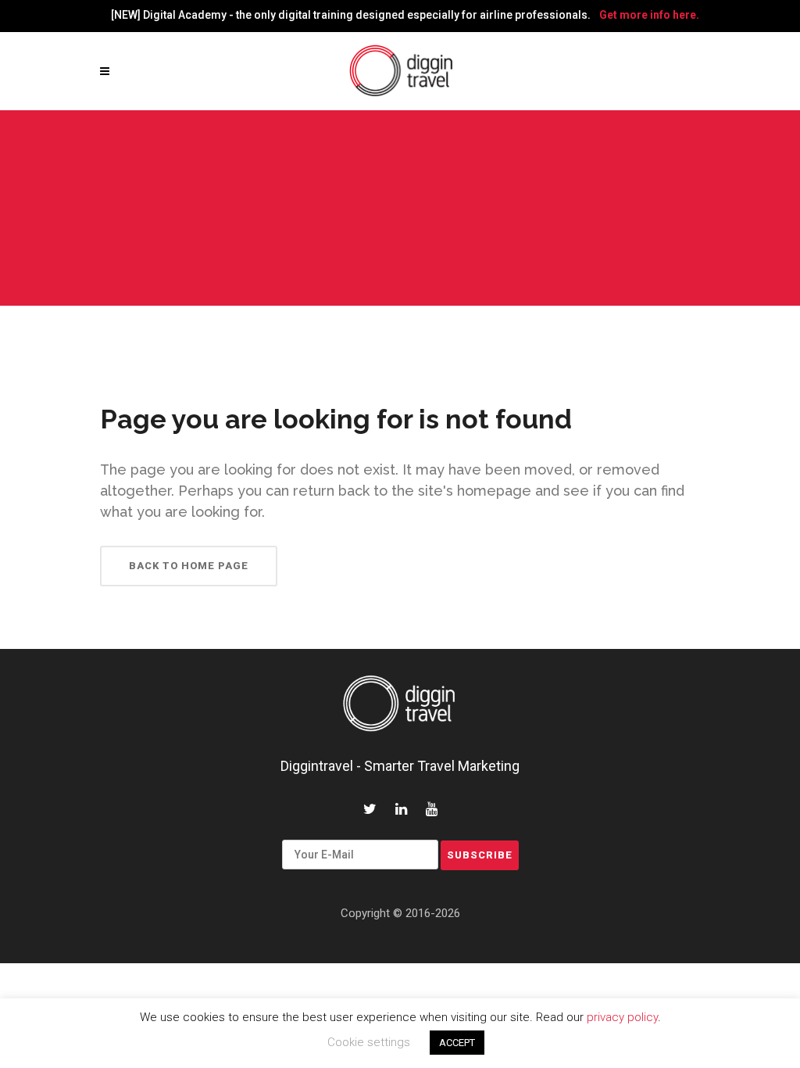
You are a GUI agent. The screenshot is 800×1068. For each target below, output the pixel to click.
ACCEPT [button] (457, 1042)
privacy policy (622, 1017)
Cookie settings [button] (368, 1042)
